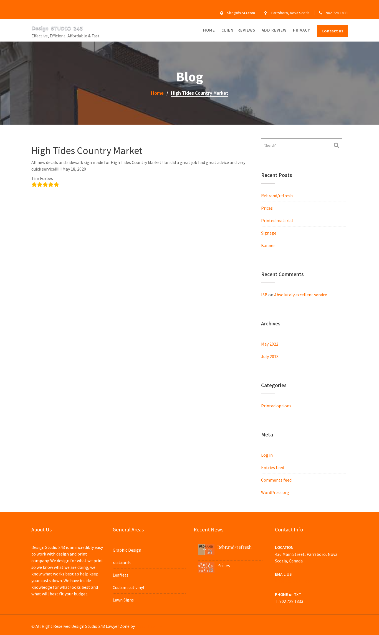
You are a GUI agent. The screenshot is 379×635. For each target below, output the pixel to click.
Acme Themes (149, 626)
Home (209, 30)
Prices (267, 208)
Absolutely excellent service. (301, 294)
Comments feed (276, 480)
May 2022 (269, 344)
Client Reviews (238, 30)
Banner (268, 245)
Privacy (301, 30)
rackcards (122, 562)
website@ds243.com (294, 581)
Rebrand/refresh (277, 195)
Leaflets (120, 575)
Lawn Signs (123, 600)
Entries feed (272, 467)
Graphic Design (127, 550)
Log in (267, 455)
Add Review (274, 30)
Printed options (276, 405)
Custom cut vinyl (128, 587)
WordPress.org (275, 492)
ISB (264, 294)
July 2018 (270, 356)
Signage (268, 233)
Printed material (277, 220)
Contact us (332, 31)
